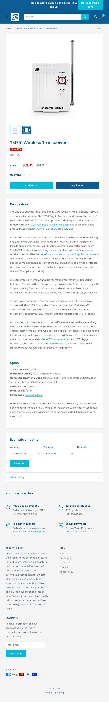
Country (15, 447)
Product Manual (33, 395)
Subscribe (16, 653)
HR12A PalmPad (37, 224)
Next (99, 28)
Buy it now (77, 185)
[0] (101, 16)
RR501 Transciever (56, 339)
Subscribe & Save (92, 4)
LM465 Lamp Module (51, 254)
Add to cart (31, 185)
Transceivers (20, 28)
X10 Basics (65, 562)
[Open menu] (7, 17)
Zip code (82, 447)
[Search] (85, 17)
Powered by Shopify (54, 692)
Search (63, 553)
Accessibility (66, 571)
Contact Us (65, 558)
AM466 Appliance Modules (83, 254)
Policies (63, 567)
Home (9, 28)
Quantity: (15, 175)
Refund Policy (16, 477)
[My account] (95, 16)
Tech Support (36, 531)
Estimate (19, 463)
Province (49, 447)
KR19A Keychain (60, 224)
